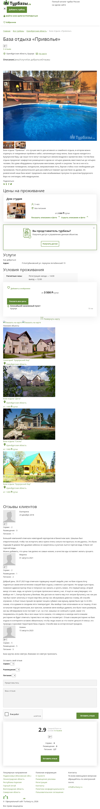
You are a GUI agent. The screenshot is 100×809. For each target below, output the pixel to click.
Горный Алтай (9, 785)
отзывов (58, 730)
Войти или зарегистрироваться (22, 16)
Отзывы (46, 59)
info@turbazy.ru (75, 787)
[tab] (49, 211)
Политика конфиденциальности (50, 789)
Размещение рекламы (46, 779)
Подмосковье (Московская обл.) (17, 776)
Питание (7, 675)
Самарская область (11, 792)
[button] (60, 217)
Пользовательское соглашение (49, 792)
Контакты (40, 785)
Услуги (23, 59)
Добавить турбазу (17, 9)
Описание (8, 59)
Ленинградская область (13, 779)
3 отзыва (7, 49)
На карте (43, 53)
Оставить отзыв (87, 716)
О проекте (40, 776)
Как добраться (34, 59)
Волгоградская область (13, 789)
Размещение (9, 669)
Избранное (11, 22)
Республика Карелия (12, 782)
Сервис (6, 663)
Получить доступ (50, 244)
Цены (16, 59)
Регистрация (41, 782)
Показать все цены (17, 301)
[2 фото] (16, 210)
